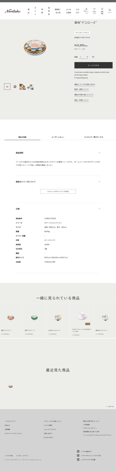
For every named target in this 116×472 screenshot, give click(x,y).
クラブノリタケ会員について (53, 421)
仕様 (17, 208)
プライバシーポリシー (90, 428)
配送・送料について (81, 89)
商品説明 (19, 152)
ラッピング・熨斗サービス (93, 137)
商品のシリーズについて (26, 181)
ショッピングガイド (50, 429)
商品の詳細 (22, 137)
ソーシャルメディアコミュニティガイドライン (97, 435)
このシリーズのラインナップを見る (58, 191)
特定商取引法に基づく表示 (91, 431)
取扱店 (49, 11)
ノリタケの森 (9, 456)
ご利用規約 (86, 424)
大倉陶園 (7, 429)
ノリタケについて (10, 421)
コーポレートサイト (22, 456)
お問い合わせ (48, 433)
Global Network (82, 78)
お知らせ (7, 425)
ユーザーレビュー (58, 137)
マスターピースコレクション (13, 433)
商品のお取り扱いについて (83, 94)
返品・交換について (81, 100)
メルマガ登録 (48, 425)
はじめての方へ (48, 437)
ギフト (35, 11)
